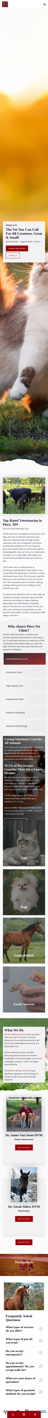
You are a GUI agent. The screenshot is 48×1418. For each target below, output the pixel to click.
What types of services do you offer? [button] (20, 1329)
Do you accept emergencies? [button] (14, 1352)
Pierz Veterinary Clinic (16, 1034)
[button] (44, 4)
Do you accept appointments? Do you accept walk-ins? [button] (20, 1366)
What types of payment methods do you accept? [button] (21, 1392)
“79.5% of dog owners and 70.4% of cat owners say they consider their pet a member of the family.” (21, 798)
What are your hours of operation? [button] (20, 1380)
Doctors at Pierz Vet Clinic (19, 1070)
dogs (11, 747)
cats (16, 747)
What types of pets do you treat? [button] (19, 1340)
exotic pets (28, 747)
